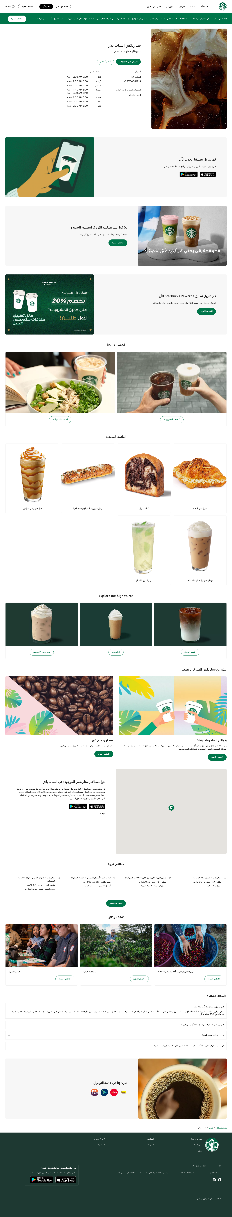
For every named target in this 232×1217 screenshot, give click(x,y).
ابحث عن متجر (116, 903)
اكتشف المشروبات (172, 420)
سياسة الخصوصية (214, 1173)
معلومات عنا (197, 1145)
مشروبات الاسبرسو (41, 652)
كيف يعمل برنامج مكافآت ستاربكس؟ (208, 1007)
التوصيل (182, 7)
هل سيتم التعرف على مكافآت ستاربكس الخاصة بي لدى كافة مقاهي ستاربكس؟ (189, 1046)
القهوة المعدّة (190, 652)
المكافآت (204, 7)
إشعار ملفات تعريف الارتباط (157, 1173)
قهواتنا (200, 1151)
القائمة (192, 7)
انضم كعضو (105, 62)
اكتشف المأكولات (60, 420)
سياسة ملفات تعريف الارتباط (129, 1173)
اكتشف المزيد (17, 19)
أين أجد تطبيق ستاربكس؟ (213, 1035)
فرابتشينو (116, 652)
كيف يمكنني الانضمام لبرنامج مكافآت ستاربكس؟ (202, 1025)
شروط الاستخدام (187, 1173)
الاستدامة (101, 1145)
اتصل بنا (151, 1145)
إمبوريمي (169, 7)
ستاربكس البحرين (154, 7)
